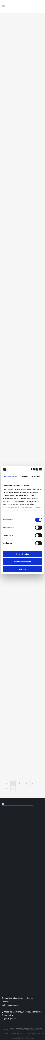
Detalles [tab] (24, 476)
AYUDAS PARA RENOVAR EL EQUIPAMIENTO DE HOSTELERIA (20, 81)
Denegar (22, 569)
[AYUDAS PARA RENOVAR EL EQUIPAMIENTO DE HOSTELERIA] (22, 50)
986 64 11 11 (10, 1018)
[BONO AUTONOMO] (22, 593)
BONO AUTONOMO (20, 616)
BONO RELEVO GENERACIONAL (17, 455)
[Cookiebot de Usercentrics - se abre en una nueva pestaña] (31, 469)
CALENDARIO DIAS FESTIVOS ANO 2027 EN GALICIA (21, 166)
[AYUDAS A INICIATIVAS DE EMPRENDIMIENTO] (22, 726)
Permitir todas (22, 554)
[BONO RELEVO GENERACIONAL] (22, 417)
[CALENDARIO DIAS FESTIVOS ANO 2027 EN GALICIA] (22, 136)
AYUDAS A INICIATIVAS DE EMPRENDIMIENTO (20, 754)
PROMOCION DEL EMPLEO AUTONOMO (22, 682)
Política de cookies (27, 1037)
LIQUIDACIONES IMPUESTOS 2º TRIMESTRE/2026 (19, 277)
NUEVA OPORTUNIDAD (17, 362)
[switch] (38, 528)
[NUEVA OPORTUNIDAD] (22, 331)
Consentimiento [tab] (10, 476)
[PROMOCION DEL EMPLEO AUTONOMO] (22, 657)
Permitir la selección (22, 561)
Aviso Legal (30, 1033)
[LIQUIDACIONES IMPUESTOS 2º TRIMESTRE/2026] (22, 247)
